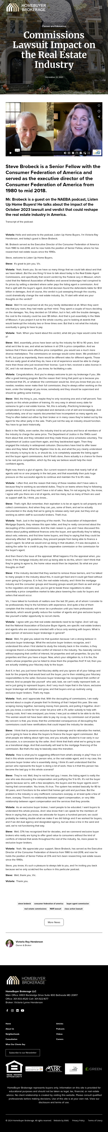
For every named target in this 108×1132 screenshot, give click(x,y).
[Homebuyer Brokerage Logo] (27, 980)
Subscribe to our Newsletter (22, 1052)
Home (8, 1023)
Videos (59, 1034)
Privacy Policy (78, 1120)
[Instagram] (12, 1010)
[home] (26, 7)
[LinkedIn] (17, 1010)
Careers (59, 1039)
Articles (59, 1023)
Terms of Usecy (95, 1120)
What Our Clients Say (15, 1044)
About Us (10, 1028)
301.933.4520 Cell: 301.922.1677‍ (30, 999)
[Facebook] (7, 1010)
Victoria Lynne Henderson (28, 1002)
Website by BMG (61, 1120)
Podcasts (60, 1028)
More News (54, 922)
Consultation (11, 1039)
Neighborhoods (12, 1034)
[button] (100, 7)
